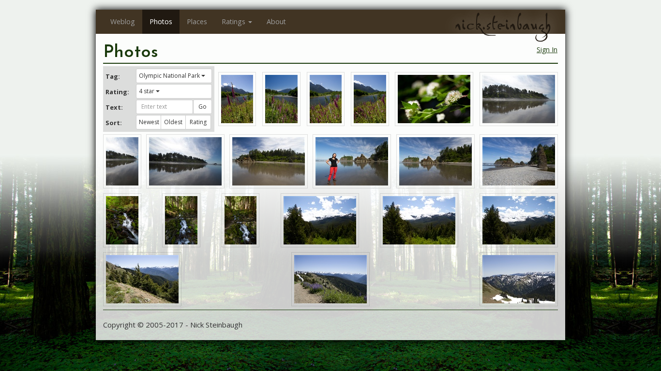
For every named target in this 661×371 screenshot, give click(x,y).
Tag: (112, 76)
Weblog (122, 21)
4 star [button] (146, 91)
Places (197, 21)
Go (202, 106)
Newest (149, 122)
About (276, 21)
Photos (161, 21)
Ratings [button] (233, 21)
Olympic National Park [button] (169, 75)
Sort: (113, 122)
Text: (114, 107)
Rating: (117, 91)
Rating (198, 122)
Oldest (173, 122)
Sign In (547, 49)
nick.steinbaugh (503, 25)
